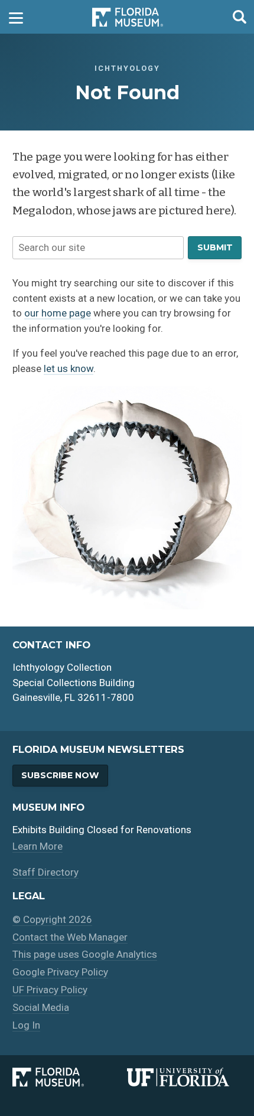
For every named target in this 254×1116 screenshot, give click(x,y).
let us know (68, 368)
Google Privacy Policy (60, 972)
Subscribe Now (60, 775)
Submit (215, 247)
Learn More (37, 846)
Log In (26, 1025)
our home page (57, 313)
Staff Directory (45, 872)
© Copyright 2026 (52, 919)
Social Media (40, 1007)
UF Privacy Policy (49, 990)
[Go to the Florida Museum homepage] (127, 17)
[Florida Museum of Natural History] (69, 1077)
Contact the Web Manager (70, 937)
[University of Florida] (184, 1077)
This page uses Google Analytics (84, 954)
